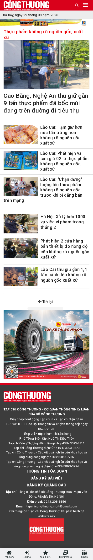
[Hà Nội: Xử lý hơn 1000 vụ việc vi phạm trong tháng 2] (21, 223)
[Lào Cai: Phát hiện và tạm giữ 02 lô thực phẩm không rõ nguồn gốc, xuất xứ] (21, 161)
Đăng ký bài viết (47, 478)
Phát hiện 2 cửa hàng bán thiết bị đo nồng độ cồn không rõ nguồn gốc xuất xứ (65, 249)
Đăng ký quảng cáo (46, 485)
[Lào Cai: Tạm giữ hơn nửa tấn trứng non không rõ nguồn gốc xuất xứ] (21, 135)
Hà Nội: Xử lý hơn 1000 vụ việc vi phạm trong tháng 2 (63, 222)
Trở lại (47, 302)
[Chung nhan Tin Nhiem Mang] (46, 529)
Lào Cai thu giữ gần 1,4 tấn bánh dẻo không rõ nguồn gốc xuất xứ (64, 275)
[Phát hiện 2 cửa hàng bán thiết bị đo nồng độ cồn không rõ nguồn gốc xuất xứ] (21, 248)
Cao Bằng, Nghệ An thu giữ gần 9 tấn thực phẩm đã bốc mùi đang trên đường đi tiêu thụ (46, 103)
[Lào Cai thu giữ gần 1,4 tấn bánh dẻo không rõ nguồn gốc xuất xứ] (21, 276)
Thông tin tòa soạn (46, 471)
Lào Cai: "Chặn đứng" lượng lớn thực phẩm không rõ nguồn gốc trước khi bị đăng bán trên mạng (43, 190)
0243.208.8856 (55, 501)
